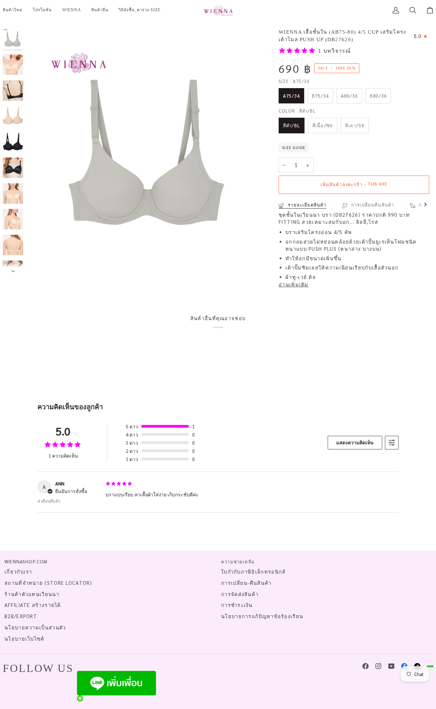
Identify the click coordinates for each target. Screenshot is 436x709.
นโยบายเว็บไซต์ (24, 639)
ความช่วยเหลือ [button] (237, 561)
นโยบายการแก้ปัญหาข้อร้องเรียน (262, 616)
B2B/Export (20, 616)
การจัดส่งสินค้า (240, 594)
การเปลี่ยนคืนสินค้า (372, 205)
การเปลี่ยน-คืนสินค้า (246, 583)
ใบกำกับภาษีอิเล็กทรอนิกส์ (253, 571)
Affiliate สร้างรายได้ (32, 605)
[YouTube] (391, 666)
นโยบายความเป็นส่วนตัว (35, 627)
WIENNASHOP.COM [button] (25, 561)
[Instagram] (378, 666)
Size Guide (293, 147)
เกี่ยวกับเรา (18, 571)
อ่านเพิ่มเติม (294, 284)
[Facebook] (365, 666)
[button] (42, 10)
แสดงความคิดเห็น (355, 442)
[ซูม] (149, 151)
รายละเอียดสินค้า (306, 205)
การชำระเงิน (237, 605)
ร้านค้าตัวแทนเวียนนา (31, 594)
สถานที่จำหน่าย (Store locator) (48, 583)
